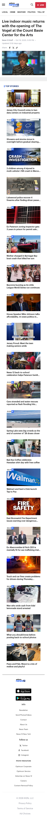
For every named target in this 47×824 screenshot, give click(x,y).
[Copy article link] (17, 48)
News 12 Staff (7, 40)
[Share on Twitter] (13, 48)
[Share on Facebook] (10, 48)
